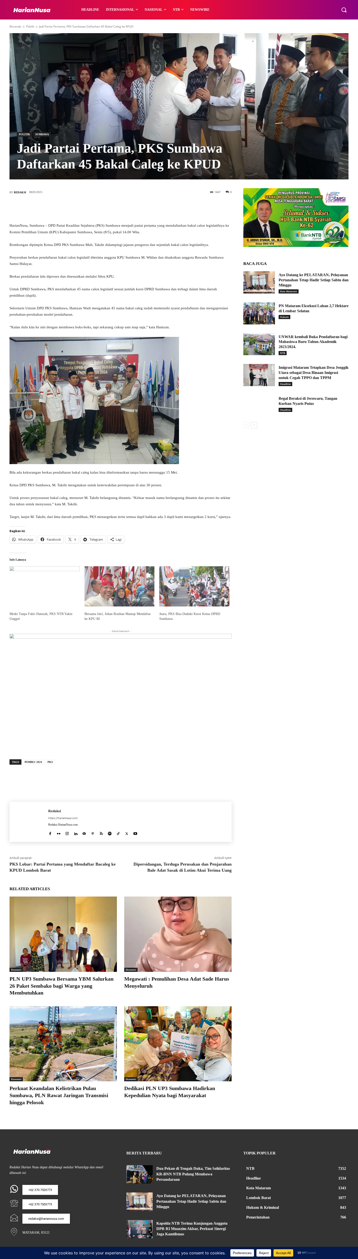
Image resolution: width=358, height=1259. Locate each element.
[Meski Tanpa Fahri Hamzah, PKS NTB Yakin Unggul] (44, 586)
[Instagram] (67, 832)
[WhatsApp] (142, 208)
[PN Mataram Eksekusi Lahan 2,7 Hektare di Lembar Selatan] (259, 313)
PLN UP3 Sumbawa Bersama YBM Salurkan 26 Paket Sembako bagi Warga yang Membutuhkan (61, 986)
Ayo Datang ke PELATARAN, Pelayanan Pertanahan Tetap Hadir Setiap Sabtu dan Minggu (314, 280)
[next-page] (254, 425)
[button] (344, 9)
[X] (113, 208)
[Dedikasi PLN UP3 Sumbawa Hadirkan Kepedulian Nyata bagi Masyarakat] (178, 1044)
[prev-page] (246, 425)
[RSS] (101, 832)
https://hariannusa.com (63, 818)
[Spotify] (110, 832)
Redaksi (20, 192)
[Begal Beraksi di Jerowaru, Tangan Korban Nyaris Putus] (259, 406)
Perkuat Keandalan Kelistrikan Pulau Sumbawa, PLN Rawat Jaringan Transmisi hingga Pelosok (58, 1095)
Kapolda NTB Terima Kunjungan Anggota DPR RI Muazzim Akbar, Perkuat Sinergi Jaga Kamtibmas (191, 1228)
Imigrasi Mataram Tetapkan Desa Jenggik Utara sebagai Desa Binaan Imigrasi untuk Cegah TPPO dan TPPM (314, 372)
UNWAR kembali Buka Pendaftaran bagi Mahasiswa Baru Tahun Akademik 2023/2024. (313, 342)
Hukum (284, 317)
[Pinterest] (128, 208)
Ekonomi (16, 969)
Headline (285, 384)
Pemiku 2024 (33, 762)
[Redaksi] (29, 822)
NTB (282, 353)
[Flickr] (58, 832)
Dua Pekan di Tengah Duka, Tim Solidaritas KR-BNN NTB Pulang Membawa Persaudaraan (193, 1173)
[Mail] (84, 832)
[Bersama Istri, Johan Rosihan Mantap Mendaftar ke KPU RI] (120, 586)
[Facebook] (98, 208)
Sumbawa (42, 134)
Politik (30, 26)
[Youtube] (135, 832)
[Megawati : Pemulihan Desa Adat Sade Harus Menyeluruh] (178, 934)
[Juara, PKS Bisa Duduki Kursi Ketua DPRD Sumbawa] (194, 586)
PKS (50, 762)
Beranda (15, 26)
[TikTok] (118, 832)
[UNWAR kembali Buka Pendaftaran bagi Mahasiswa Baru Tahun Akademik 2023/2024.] (259, 344)
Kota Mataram (288, 291)
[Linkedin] (75, 832)
